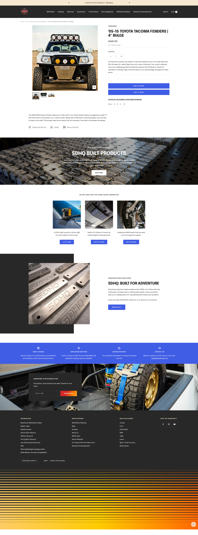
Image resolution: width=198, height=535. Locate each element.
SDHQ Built (50, 12)
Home (22, 21)
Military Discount (27, 436)
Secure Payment (73, 127)
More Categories (107, 12)
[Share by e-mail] (124, 104)
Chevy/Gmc (124, 429)
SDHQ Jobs (76, 436)
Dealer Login (25, 426)
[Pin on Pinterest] (117, 104)
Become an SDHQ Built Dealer (31, 423)
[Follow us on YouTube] (174, 424)
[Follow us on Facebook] (163, 424)
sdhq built (117, 307)
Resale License (26, 429)
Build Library (124, 446)
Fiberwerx (112, 26)
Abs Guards (131, 242)
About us (75, 433)
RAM (121, 433)
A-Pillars (67, 242)
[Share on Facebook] (114, 104)
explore (99, 172)
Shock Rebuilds (77, 439)
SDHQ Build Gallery (123, 12)
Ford (121, 426)
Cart (174, 12)
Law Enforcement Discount (30, 443)
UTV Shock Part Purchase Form (83, 443)
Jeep (121, 436)
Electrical (70, 12)
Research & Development (143, 12)
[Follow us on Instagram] (169, 424)
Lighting (61, 12)
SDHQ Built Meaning (79, 423)
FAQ (22, 446)
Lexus (122, 439)
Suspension (81, 12)
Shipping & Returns (39, 127)
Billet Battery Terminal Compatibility (34, 452)
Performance (93, 12)
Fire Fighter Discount (28, 439)
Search (165, 12)
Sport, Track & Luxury (127, 443)
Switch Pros (99, 242)
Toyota (122, 423)
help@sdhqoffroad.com (159, 358)
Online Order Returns (28, 433)
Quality (56, 127)
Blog (73, 426)
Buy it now (139, 92)
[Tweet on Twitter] (121, 104)
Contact (75, 429)
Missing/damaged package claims (33, 449)
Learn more (107, 3)
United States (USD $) (28, 460)
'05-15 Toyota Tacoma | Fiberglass (36, 21)
